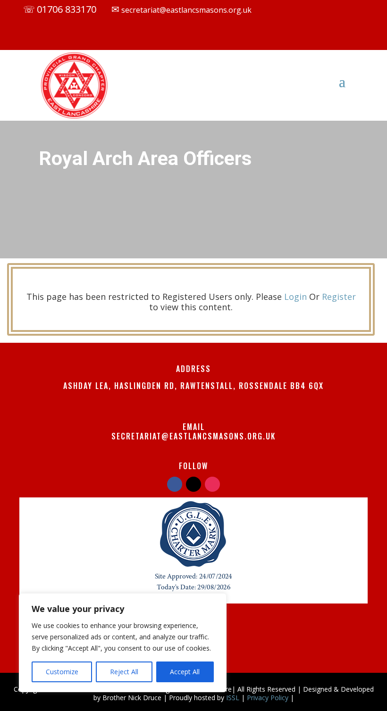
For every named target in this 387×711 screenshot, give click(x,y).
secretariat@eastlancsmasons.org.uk (185, 10)
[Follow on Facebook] (186, 36)
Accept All (185, 671)
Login (295, 296)
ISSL (232, 697)
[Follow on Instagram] (224, 36)
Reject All (124, 671)
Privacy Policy (267, 697)
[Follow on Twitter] (193, 484)
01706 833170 (66, 9)
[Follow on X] (205, 36)
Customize (62, 671)
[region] (123, 642)
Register (339, 296)
